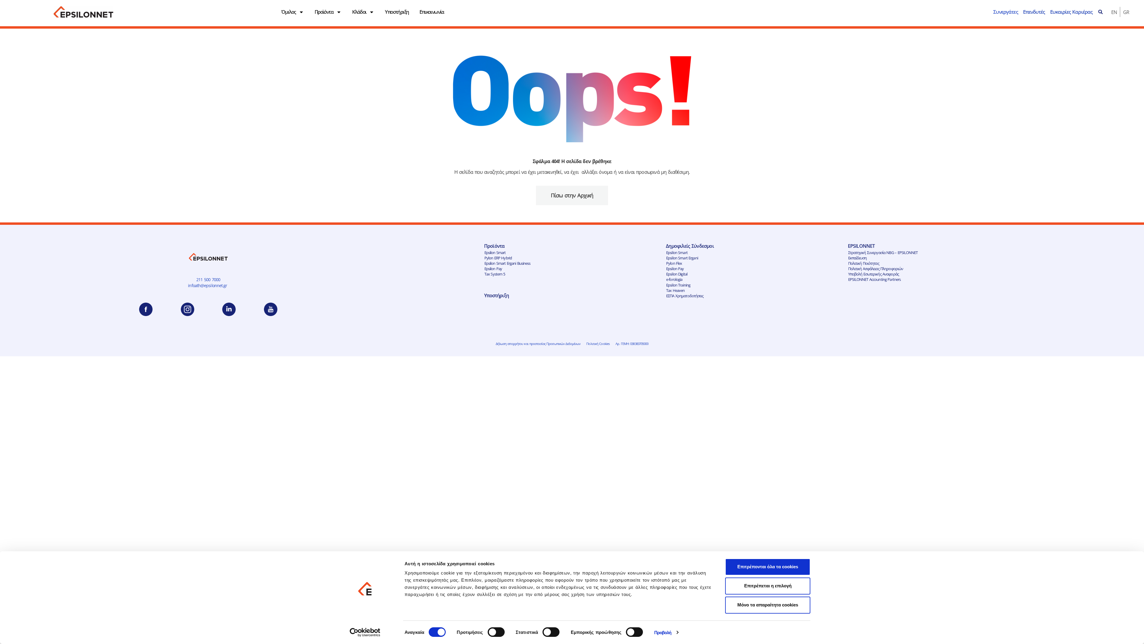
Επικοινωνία (431, 11)
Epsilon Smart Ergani (682, 258)
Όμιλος (288, 11)
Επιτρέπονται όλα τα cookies (767, 566)
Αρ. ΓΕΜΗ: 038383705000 (631, 343)
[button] (1100, 11)
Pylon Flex (674, 263)
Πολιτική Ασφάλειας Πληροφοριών (875, 268)
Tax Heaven (675, 290)
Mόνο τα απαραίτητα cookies (767, 604)
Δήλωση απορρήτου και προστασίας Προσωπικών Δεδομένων (538, 343)
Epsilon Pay (493, 268)
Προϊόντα (324, 11)
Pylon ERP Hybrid (498, 258)
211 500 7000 (208, 279)
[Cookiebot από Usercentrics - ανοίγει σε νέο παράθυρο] (365, 632)
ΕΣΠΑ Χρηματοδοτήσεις (684, 295)
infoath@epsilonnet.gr (208, 285)
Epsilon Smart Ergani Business (507, 263)
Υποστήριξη (397, 11)
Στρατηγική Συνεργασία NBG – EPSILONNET (883, 252)
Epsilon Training (678, 285)
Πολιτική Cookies (598, 343)
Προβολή (663, 632)
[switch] (496, 632)
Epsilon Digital (676, 274)
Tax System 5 (494, 274)
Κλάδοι (359, 11)
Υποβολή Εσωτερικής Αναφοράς (873, 274)
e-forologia (674, 279)
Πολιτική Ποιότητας (863, 263)
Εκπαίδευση (857, 258)
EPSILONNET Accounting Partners (874, 279)
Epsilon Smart (495, 252)
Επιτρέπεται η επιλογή (768, 585)
